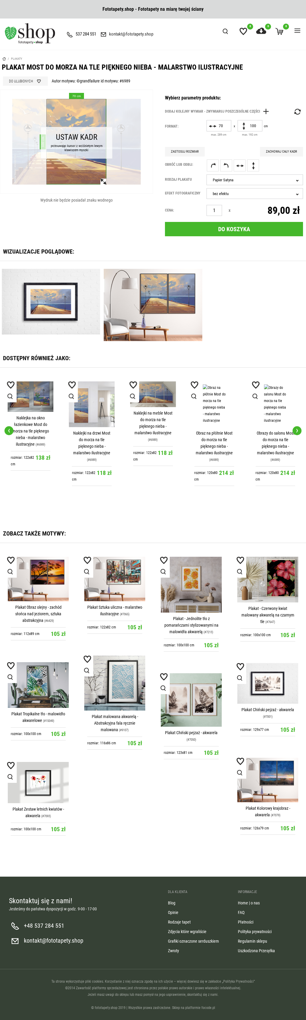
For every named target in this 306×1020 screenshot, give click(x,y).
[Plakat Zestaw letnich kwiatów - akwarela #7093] (38, 782)
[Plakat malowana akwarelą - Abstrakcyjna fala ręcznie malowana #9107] (114, 683)
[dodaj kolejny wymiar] (218, 111)
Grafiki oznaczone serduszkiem (193, 941)
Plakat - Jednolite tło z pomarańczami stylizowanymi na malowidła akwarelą (191, 625)
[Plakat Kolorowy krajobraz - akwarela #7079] (267, 780)
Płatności (245, 922)
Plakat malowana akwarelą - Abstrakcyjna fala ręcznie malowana (115, 723)
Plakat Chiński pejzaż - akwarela (267, 709)
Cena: (169, 210)
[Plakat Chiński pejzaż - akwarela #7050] (191, 700)
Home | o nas (249, 903)
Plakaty (16, 58)
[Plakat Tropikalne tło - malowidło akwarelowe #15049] (38, 685)
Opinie (173, 912)
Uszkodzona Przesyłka (256, 950)
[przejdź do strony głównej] (30, 33)
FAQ (241, 912)
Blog (171, 903)
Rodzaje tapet (179, 922)
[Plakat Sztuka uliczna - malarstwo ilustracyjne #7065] (114, 579)
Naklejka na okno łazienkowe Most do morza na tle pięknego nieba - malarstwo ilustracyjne (30, 431)
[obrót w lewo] (226, 165)
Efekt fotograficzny (183, 193)
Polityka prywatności (255, 931)
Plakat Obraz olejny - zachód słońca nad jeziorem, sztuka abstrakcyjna (38, 614)
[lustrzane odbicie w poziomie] (240, 165)
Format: (171, 126)
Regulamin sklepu (252, 941)
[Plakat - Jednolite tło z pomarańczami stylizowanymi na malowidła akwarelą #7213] (191, 585)
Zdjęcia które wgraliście (187, 931)
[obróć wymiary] (297, 112)
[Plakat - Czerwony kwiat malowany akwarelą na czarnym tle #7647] (267, 579)
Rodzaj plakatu (178, 179)
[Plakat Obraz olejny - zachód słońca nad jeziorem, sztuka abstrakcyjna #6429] (38, 579)
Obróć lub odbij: (179, 164)
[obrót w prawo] (213, 165)
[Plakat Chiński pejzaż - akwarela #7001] (267, 683)
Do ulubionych (21, 81)
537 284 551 (86, 34)
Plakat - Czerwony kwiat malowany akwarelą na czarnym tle (267, 615)
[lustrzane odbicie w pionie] (253, 165)
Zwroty (173, 950)
